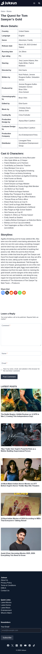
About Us (4, 580)
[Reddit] (11, 293)
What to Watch (6, 613)
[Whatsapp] (20, 293)
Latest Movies (6, 602)
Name (4, 353)
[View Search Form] (39, 3)
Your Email (5, 627)
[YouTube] (25, 645)
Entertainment (6, 610)
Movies (9, 11)
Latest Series (6, 605)
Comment (6, 325)
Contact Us (5, 590)
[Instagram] (17, 645)
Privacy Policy (6, 583)
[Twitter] (12, 645)
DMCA (3, 588)
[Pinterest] (15, 293)
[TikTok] (34, 645)
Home (3, 11)
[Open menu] (34, 3)
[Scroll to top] (37, 650)
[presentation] (21, 400)
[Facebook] (3, 293)
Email (4, 363)
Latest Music (5, 608)
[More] (24, 293)
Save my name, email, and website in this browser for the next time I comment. (21, 370)
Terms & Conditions (8, 585)
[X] (7, 293)
